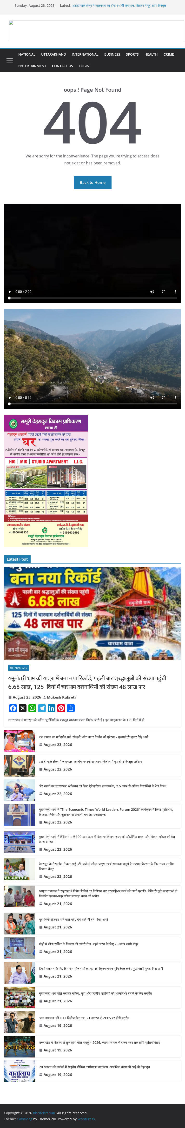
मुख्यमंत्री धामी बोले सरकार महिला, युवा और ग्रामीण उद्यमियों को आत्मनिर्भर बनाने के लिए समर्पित (95, 993)
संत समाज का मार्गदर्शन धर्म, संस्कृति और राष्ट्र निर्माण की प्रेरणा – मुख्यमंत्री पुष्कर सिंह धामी (93, 737)
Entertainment (32, 66)
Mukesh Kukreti (61, 697)
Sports (132, 54)
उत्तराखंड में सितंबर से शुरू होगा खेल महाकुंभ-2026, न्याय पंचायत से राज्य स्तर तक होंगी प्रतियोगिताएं (99, 1042)
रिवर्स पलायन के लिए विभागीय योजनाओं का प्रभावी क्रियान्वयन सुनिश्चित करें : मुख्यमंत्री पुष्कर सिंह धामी (101, 968)
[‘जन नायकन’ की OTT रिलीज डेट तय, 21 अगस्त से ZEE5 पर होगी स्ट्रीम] (19, 1022)
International (85, 54)
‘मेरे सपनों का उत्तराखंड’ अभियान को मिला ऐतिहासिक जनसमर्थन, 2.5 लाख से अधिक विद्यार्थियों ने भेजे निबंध (102, 786)
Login (84, 66)
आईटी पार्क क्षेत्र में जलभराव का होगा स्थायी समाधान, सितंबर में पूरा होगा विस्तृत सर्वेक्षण (90, 761)
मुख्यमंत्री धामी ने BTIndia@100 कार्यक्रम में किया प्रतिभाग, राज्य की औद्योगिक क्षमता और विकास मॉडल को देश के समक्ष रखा (107, 839)
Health (151, 54)
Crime (169, 54)
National (26, 54)
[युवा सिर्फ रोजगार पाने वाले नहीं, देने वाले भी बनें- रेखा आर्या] (19, 923)
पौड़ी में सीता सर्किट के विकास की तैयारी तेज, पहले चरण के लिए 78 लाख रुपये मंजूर (88, 944)
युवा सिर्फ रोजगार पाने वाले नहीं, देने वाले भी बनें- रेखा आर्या (73, 919)
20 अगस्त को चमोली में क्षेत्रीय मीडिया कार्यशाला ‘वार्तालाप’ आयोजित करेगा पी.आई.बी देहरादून (94, 1067)
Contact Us (62, 66)
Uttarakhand (53, 54)
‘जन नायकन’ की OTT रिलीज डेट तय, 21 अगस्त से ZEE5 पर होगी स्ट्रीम (84, 1018)
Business (112, 54)
